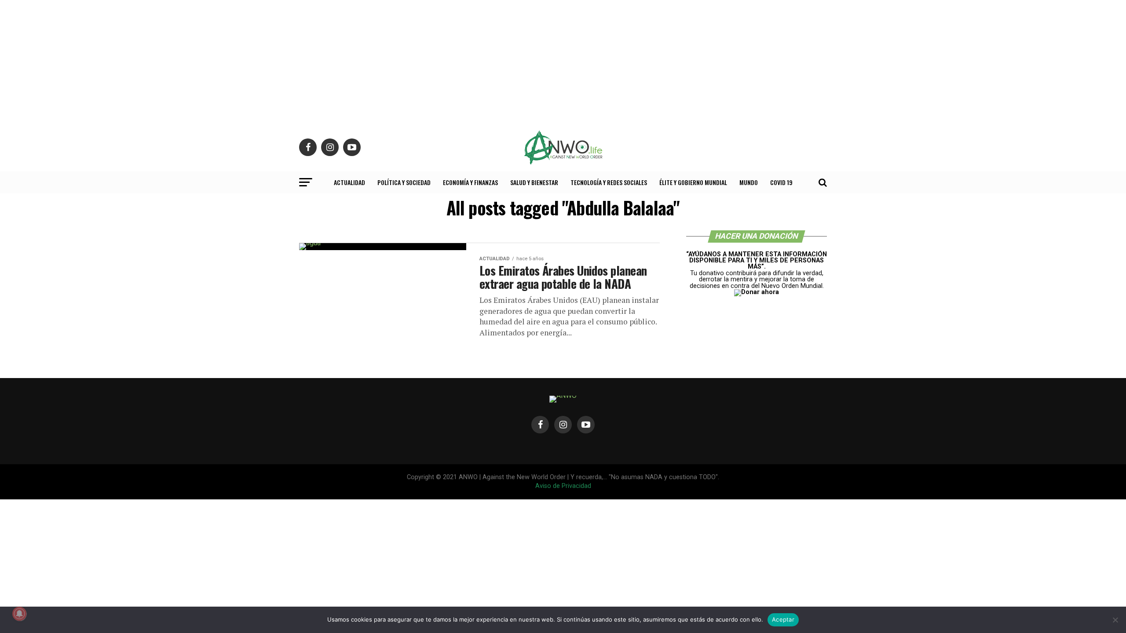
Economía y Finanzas (470, 182)
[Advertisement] (563, 61)
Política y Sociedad (404, 182)
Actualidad (349, 182)
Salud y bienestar (534, 182)
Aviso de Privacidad (563, 486)
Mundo (748, 182)
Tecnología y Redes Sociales (608, 182)
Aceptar (783, 619)
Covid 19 (781, 182)
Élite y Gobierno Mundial (693, 182)
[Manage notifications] (19, 614)
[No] (1115, 619)
